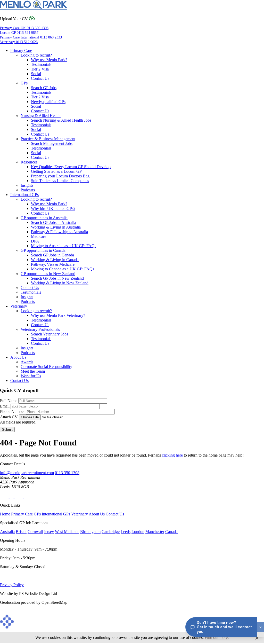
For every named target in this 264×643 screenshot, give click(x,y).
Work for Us (31, 376)
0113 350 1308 (24, 28)
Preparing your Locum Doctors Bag (60, 176)
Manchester (154, 531)
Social (36, 74)
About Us (18, 357)
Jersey (49, 531)
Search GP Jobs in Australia (53, 222)
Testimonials (41, 64)
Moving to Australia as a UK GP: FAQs (63, 246)
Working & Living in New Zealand (59, 283)
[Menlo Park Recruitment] (33, 9)
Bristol (21, 531)
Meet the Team (33, 371)
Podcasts (28, 190)
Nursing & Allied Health (41, 115)
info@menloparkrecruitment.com (27, 473)
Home (5, 514)
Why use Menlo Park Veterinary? (58, 315)
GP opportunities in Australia (44, 218)
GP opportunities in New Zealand (48, 273)
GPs (24, 83)
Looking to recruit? (36, 55)
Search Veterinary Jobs (49, 334)
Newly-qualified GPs (48, 101)
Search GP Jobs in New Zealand (57, 278)
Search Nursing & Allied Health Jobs (61, 120)
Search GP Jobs (43, 87)
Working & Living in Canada (55, 259)
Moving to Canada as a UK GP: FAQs (62, 269)
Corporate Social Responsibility (46, 366)
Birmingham (90, 531)
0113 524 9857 (19, 33)
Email (5, 406)
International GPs (24, 194)
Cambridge (111, 531)
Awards (27, 362)
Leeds (125, 531)
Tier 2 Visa (40, 69)
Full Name (8, 400)
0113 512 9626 (19, 42)
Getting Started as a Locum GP (56, 171)
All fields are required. (18, 422)
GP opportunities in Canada (43, 250)
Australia (7, 531)
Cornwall (35, 531)
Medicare (38, 236)
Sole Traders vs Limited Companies (60, 180)
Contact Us (40, 78)
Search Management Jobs (51, 143)
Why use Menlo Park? (49, 60)
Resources (29, 162)
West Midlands (67, 531)
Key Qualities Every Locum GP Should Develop (71, 166)
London (137, 531)
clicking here (172, 455)
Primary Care (21, 50)
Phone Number (12, 411)
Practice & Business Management (48, 139)
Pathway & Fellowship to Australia (59, 232)
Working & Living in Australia (56, 227)
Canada (171, 531)
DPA (35, 241)
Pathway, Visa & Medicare (53, 264)
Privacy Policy (12, 585)
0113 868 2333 (31, 37)
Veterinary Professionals (40, 329)
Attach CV (9, 417)
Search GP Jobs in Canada (52, 255)
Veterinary (18, 306)
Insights (27, 185)
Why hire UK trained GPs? (53, 208)
